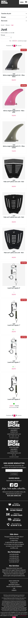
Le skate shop (14, 540)
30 (12, 40)
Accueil (2, 25)
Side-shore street (14, 538)
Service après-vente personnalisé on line (14, 576)
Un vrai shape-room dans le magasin (14, 544)
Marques (8, 25)
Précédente (8, 45)
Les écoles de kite (14, 554)
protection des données (14, 586)
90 (16, 40)
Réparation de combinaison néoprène (14, 574)
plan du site (14, 583)
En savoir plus (23, 615)
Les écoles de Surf (14, 562)
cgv (14, 588)
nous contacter (14, 581)
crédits (14, 590)
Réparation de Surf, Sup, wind (14, 568)
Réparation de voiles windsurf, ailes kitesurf (14, 572)
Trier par (3, 35)
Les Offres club (14, 548)
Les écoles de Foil (14, 558)
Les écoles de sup (14, 556)
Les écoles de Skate (14, 560)
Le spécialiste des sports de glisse (14, 542)
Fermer (14, 617)
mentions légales (14, 585)
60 (14, 40)
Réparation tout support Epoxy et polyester (14, 570)
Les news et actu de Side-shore (14, 546)
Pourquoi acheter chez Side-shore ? (14, 537)
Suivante (19, 45)
